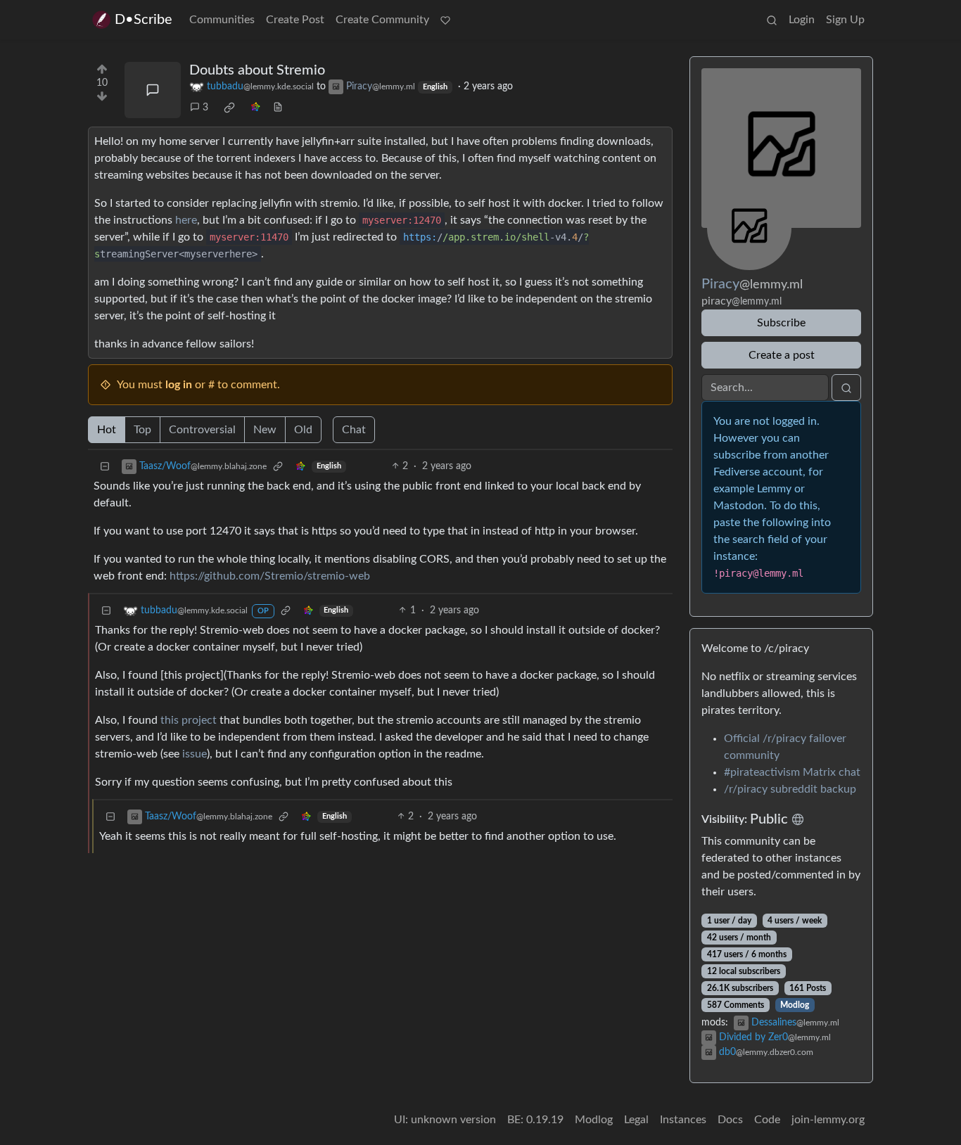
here (186, 220)
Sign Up (845, 19)
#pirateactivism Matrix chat (792, 772)
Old (303, 429)
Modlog (794, 1005)
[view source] (278, 108)
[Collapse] (105, 467)
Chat (354, 429)
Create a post (782, 355)
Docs (730, 1119)
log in (178, 384)
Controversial (202, 429)
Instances (683, 1119)
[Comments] (153, 90)
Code (767, 1119)
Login (802, 19)
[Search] (771, 20)
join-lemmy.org (828, 1119)
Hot (106, 429)
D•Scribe (143, 20)
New (264, 429)
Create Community (382, 19)
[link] (229, 107)
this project (188, 720)
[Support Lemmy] (445, 20)
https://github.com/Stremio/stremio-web (270, 576)
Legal (636, 1119)
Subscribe (781, 322)
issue (194, 754)
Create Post (295, 19)
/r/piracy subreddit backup (790, 789)
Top (142, 429)
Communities (222, 19)
